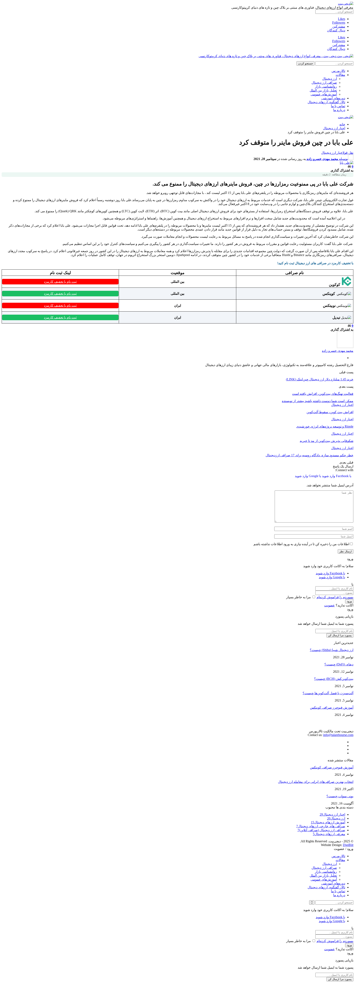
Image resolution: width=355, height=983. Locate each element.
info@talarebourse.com (338, 735)
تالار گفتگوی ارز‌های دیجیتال (326, 102)
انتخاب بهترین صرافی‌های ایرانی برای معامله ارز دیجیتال (315, 782)
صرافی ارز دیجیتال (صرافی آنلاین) (321, 830)
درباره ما (339, 110)
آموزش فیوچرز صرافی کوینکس (331, 707)
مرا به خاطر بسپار (298, 597)
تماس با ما (338, 106)
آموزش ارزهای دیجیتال (328, 822)
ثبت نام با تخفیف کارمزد (60, 281)
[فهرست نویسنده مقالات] (345, 347)
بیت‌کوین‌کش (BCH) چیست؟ (333, 678)
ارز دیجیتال (329, 78)
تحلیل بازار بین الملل (323, 90)
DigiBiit (348, 845)
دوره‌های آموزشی (333, 98)
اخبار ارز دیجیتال (331, 152)
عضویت (329, 605)
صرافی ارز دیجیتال (324, 82)
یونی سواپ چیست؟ (339, 796)
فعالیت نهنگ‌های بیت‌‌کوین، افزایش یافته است (322, 393)
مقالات (340, 75)
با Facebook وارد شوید (336, 476)
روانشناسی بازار (326, 86)
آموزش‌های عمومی (324, 94)
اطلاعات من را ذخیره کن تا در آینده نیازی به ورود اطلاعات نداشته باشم (301, 544)
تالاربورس (338, 71)
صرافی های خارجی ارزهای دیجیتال (320, 826)
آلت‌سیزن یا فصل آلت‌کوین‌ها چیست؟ (328, 693)
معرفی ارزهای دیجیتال (329, 834)
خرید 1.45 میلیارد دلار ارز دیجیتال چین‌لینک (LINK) (319, 379)
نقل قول (347, 152)
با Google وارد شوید (308, 476)
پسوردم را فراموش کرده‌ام (335, 597)
